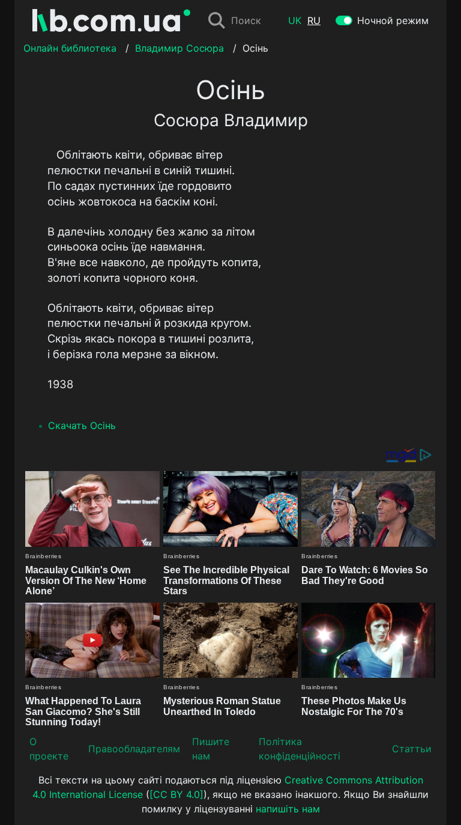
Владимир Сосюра (179, 48)
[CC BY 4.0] (176, 794)
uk (294, 20)
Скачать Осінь (82, 425)
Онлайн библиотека (69, 48)
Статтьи (412, 749)
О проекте (48, 748)
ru (314, 20)
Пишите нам (210, 748)
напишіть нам (288, 809)
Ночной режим (393, 20)
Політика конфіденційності (299, 748)
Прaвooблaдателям (134, 749)
